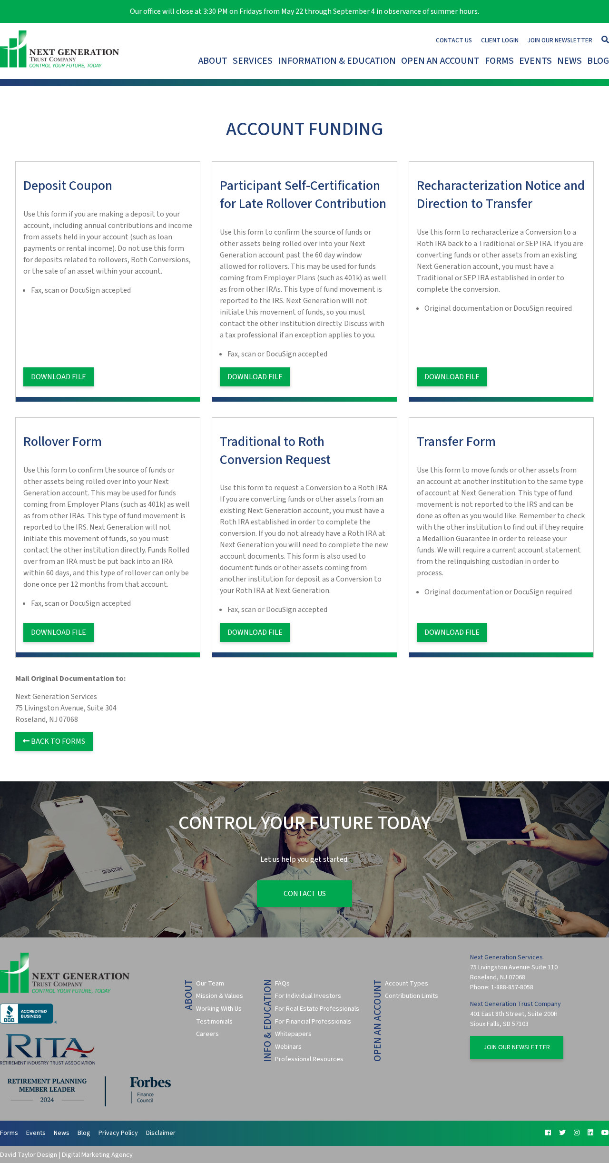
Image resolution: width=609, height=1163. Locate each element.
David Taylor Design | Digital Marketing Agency (66, 1155)
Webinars (288, 1047)
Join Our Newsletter (560, 40)
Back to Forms (57, 741)
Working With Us (219, 1009)
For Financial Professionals (313, 1021)
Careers (207, 1034)
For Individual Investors (308, 996)
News (569, 61)
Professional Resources (309, 1059)
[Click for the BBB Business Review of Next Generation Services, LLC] (28, 1021)
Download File (58, 377)
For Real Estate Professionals (317, 1009)
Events (535, 61)
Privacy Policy (118, 1133)
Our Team (210, 983)
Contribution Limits (411, 996)
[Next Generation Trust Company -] (61, 50)
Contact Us (454, 40)
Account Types (406, 983)
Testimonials (214, 1021)
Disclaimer (161, 1133)
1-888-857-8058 (512, 987)
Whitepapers (293, 1034)
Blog (598, 61)
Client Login (500, 40)
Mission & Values (219, 996)
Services (253, 61)
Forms (499, 61)
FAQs (282, 983)
